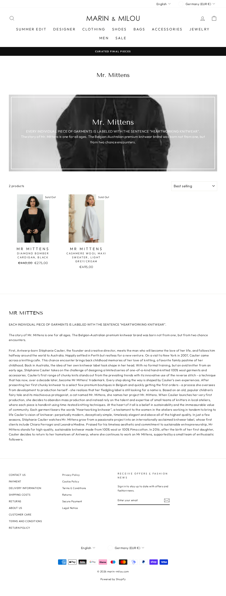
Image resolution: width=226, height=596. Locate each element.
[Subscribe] (167, 500)
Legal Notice (70, 508)
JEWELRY (199, 29)
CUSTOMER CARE (20, 514)
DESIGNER (64, 29)
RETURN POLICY (19, 527)
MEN (104, 38)
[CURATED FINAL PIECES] (113, 51)
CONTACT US (17, 474)
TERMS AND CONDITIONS (25, 521)
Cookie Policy (70, 481)
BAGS (139, 29)
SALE (121, 38)
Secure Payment (72, 501)
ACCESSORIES (167, 29)
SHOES (119, 29)
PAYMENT (15, 481)
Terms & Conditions (74, 488)
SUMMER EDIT (31, 29)
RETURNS (15, 501)
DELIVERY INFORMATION (25, 488)
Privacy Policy (71, 474)
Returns (67, 494)
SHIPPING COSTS (19, 494)
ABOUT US (15, 508)
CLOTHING (93, 29)
